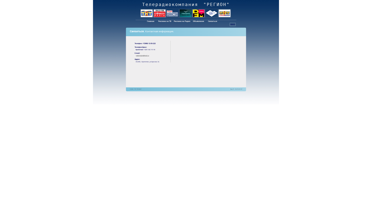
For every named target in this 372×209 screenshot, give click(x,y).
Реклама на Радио (182, 21)
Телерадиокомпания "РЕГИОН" (186, 4)
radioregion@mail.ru (142, 56)
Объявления (198, 21)
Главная (150, 21)
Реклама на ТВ (164, 21)
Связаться (212, 21)
